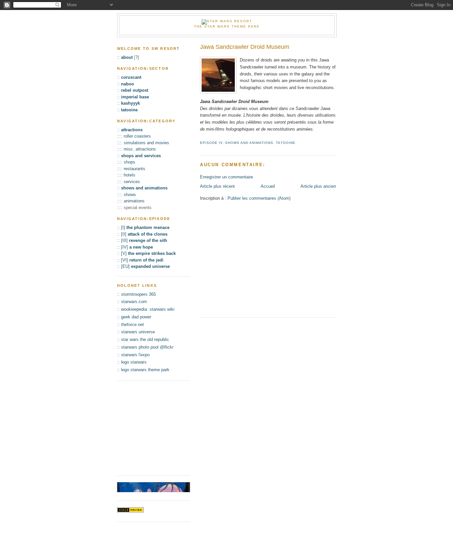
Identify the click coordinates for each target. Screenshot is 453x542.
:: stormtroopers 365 (136, 294)
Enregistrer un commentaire (226, 176)
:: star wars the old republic (143, 339)
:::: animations (131, 200)
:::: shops (126, 162)
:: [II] (142, 234)
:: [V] (146, 253)
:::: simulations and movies (143, 142)
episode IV (211, 143)
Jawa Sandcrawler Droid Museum (244, 47)
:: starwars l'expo (133, 354)
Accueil (268, 186)
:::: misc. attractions (136, 149)
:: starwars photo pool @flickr (145, 347)
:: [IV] (135, 247)
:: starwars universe (136, 331)
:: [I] (143, 227)
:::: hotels (126, 174)
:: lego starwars (132, 362)
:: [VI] (140, 260)
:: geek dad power (134, 316)
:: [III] (142, 240)
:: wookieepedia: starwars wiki (145, 309)
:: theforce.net (130, 324)
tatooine (285, 143)
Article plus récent (217, 186)
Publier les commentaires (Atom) (259, 198)
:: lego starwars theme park (143, 369)
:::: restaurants (131, 168)
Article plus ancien (318, 186)
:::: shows (126, 194)
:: (125, 57)
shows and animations (249, 143)
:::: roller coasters (134, 136)
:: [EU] (143, 266)
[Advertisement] (255, 263)
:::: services (128, 181)
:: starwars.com (132, 301)
